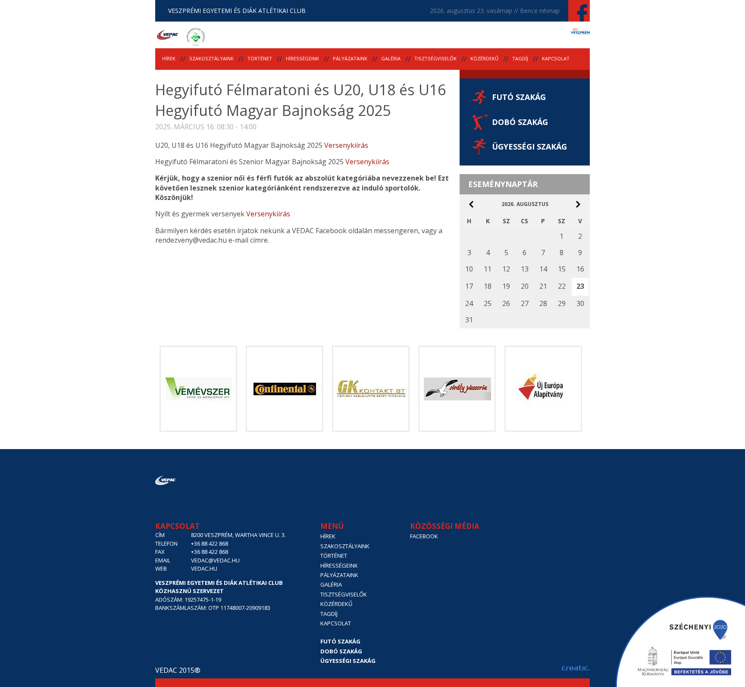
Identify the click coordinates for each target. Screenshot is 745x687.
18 (487, 286)
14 (543, 269)
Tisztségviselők (435, 58)
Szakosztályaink (211, 58)
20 (525, 286)
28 (543, 303)
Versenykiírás (346, 145)
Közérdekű (484, 58)
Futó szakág (519, 97)
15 (562, 269)
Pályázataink (350, 58)
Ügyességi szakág (529, 146)
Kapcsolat (556, 58)
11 (487, 269)
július (471, 204)
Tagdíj (520, 58)
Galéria (391, 58)
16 (580, 269)
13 (525, 269)
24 (469, 303)
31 (469, 320)
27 (525, 303)
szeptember (578, 204)
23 (580, 286)
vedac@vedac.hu (215, 560)
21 (543, 286)
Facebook (424, 536)
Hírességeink (302, 58)
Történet (259, 58)
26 (506, 303)
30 (580, 303)
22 (562, 286)
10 (469, 269)
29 (562, 303)
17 (469, 286)
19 (506, 286)
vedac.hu (204, 568)
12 (506, 269)
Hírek (168, 58)
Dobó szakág (520, 122)
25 (487, 303)
